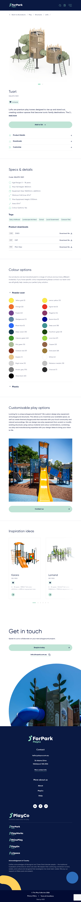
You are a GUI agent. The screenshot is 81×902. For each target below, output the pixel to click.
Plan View (18, 247)
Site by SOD (40, 899)
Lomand (53, 575)
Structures (38, 15)
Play (30, 15)
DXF (16, 240)
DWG (17, 233)
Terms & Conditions (47, 896)
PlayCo (40, 791)
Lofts (46, 15)
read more (13, 115)
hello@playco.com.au (40, 755)
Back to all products (19, 15)
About (40, 786)
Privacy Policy (32, 896)
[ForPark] (18, 5)
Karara (15, 575)
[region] (40, 336)
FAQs (40, 796)
